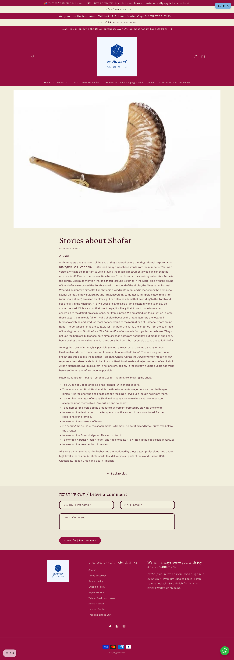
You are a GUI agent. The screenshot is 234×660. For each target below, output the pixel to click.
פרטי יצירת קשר (97, 592)
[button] (32, 56)
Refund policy (96, 581)
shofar (109, 280)
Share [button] (66, 256)
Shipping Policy (97, 587)
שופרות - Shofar (97, 609)
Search (92, 570)
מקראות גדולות (96, 604)
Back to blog (119, 473)
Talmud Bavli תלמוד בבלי (102, 598)
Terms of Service (98, 575)
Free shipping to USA (100, 615)
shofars (67, 451)
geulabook (120, 653)
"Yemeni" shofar (114, 331)
